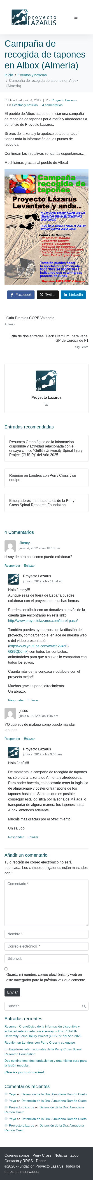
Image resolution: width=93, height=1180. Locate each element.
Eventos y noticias (25, 105)
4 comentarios (52, 105)
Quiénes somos (17, 1155)
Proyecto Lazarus (64, 100)
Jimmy (24, 543)
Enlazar (29, 565)
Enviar (12, 992)
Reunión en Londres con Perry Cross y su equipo (40, 1042)
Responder (12, 565)
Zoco (74, 1155)
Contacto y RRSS (19, 1161)
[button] (76, 17)
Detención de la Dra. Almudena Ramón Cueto (54, 1094)
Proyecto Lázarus (46, 397)
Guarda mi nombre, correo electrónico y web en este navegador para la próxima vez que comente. (46, 977)
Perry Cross (42, 1155)
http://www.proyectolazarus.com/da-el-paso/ (43, 621)
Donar (41, 1161)
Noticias (60, 1155)
